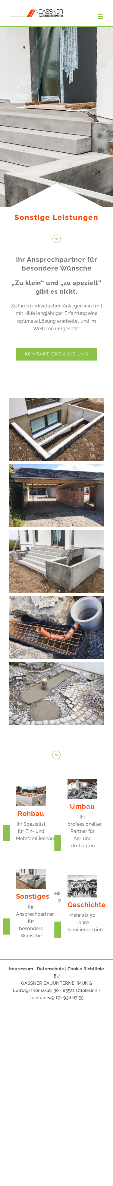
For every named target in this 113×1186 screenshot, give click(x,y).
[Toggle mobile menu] (101, 16)
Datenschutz (50, 969)
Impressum (21, 969)
